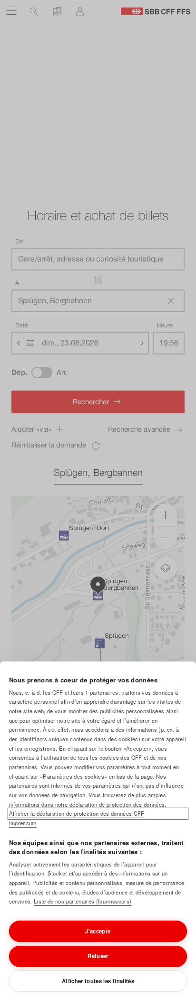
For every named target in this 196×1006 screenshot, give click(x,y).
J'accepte (97, 931)
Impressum (23, 823)
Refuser (98, 955)
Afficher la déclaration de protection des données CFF (77, 813)
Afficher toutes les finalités (98, 981)
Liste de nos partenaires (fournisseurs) (82, 901)
